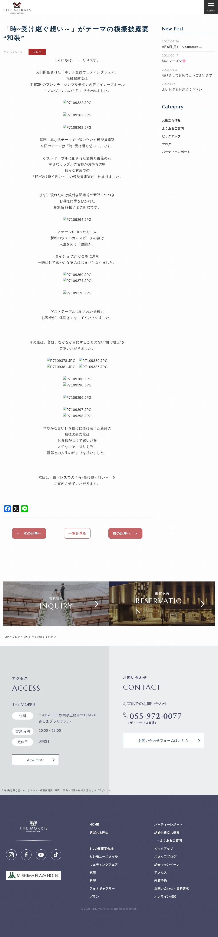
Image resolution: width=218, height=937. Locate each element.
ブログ (166, 144)
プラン (94, 896)
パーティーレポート (176, 151)
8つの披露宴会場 (101, 848)
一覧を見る (77, 533)
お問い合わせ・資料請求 (171, 888)
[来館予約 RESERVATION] (162, 623)
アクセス (160, 872)
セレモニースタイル (104, 856)
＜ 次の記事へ (29, 533)
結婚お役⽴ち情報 (166, 832)
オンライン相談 (165, 896)
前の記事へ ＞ (125, 533)
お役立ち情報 (171, 120)
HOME (94, 824)
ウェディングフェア (104, 864)
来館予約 (160, 880)
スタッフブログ (165, 856)
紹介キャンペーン (166, 864)
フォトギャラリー (102, 888)
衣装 (93, 872)
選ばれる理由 (99, 832)
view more (35, 760)
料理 (93, 880)
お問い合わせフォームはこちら (163, 740)
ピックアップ (171, 136)
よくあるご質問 (173, 128)
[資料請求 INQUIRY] (56, 623)
